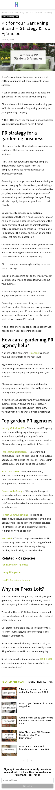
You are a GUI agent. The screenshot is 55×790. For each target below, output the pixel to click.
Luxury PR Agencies (12, 572)
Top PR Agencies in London (16, 579)
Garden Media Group (12, 491)
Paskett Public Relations (15, 451)
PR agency (34, 352)
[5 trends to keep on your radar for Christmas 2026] (9, 693)
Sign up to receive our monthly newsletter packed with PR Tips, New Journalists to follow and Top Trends (28, 772)
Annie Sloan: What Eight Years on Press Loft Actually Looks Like (36, 720)
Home (4, 13)
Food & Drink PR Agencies (15, 564)
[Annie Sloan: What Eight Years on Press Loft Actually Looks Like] (9, 721)
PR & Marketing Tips (10, 16)
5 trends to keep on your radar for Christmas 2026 (33, 690)
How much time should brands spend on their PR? (34, 748)
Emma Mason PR (10, 471)
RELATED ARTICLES (13, 682)
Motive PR (7, 538)
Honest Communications (15, 514)
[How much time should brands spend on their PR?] (9, 750)
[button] (50, 4)
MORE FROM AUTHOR (40, 682)
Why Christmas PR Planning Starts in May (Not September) (34, 735)
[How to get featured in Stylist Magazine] (9, 707)
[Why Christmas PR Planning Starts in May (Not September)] (9, 736)
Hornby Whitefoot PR (13, 428)
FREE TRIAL (46, 658)
